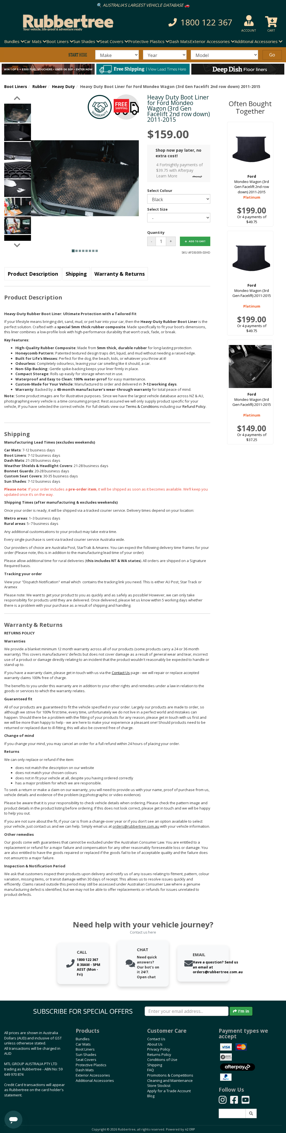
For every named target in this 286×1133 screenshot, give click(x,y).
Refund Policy (194, 406)
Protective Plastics (91, 1064)
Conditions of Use (162, 1059)
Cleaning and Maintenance (170, 1080)
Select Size (157, 209)
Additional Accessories (95, 1080)
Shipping (76, 273)
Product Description (33, 273)
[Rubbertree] (65, 23)
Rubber (39, 86)
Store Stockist (158, 1085)
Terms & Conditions (142, 406)
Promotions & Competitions (170, 1075)
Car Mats (83, 1044)
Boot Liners (15, 86)
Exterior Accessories (93, 1075)
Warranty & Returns (119, 273)
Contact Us (156, 1038)
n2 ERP (190, 1129)
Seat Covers (86, 1059)
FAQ (150, 1069)
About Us (155, 1044)
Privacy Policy (158, 1049)
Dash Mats (179, 41)
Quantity (156, 232)
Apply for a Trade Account (169, 1090)
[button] (198, 22)
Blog (150, 1095)
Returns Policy (159, 1054)
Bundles (83, 1038)
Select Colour (159, 190)
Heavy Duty (63, 86)
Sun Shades (86, 1054)
